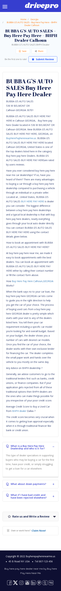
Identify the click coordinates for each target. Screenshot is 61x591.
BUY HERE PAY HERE (32, 201)
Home (23, 19)
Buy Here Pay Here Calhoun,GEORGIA (32, 281)
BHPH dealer (19, 411)
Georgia (34, 19)
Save (24, 51)
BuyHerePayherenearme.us (21, 138)
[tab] (30, 446)
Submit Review (44, 59)
